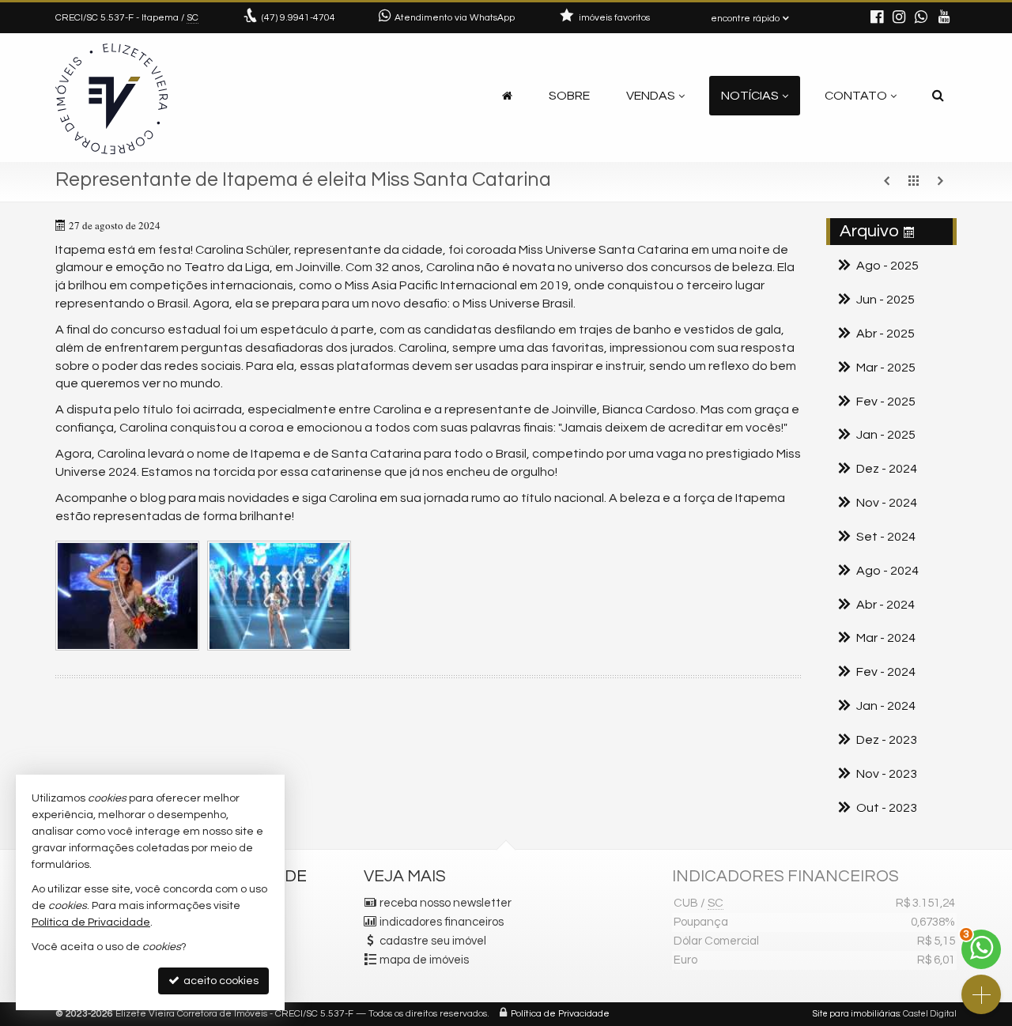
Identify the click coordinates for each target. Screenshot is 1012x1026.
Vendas (650, 95)
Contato (856, 95)
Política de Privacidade (560, 1014)
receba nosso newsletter (446, 903)
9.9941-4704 (298, 18)
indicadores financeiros (442, 922)
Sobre (569, 95)
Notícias (750, 95)
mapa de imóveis (424, 960)
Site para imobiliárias (856, 1013)
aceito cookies (220, 980)
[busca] (938, 95)
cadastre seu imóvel (433, 941)
